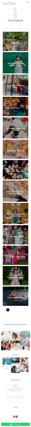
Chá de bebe (20, 29)
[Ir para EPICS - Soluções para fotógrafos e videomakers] (15, 421)
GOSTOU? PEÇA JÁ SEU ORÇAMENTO (15, 397)
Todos (5, 29)
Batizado (12, 29)
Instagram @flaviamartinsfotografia (15, 324)
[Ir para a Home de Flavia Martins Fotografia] (9, 3)
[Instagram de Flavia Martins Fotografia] (14, 416)
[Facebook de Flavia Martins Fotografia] (17, 416)
